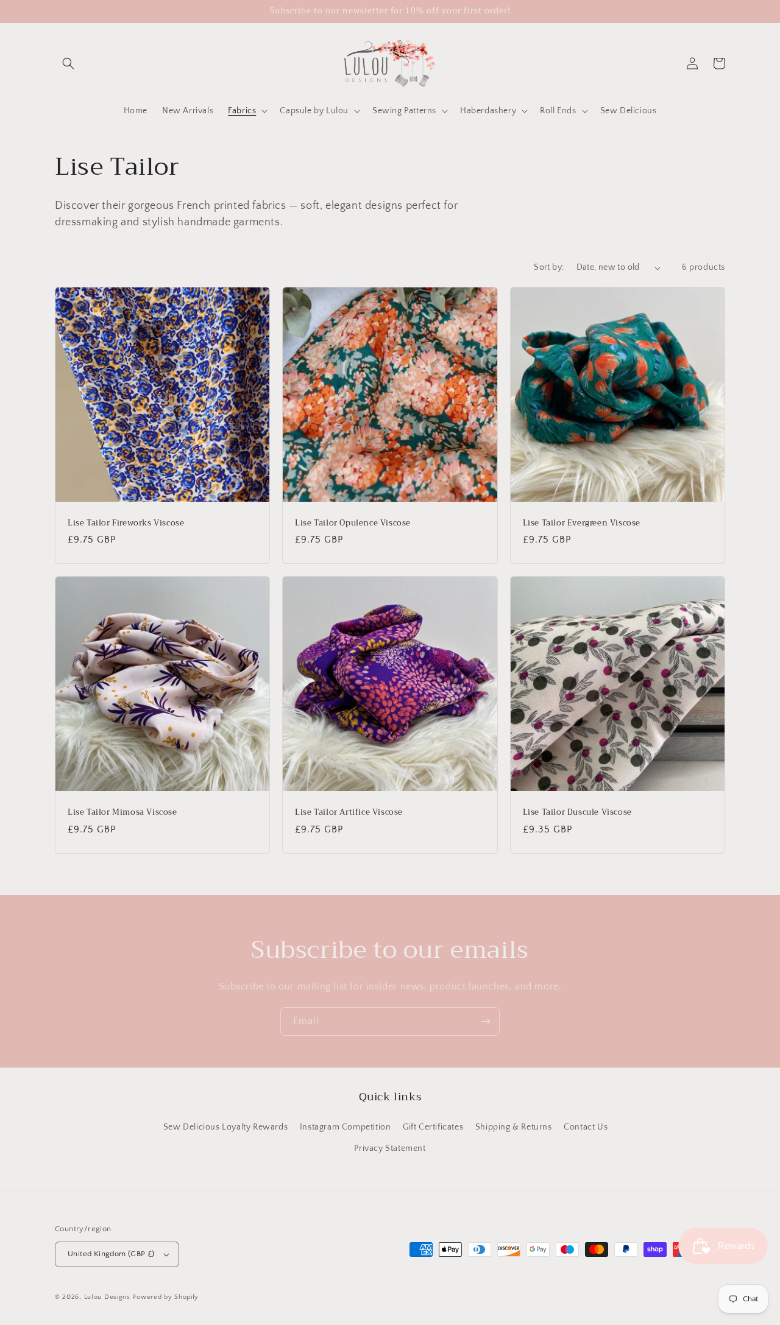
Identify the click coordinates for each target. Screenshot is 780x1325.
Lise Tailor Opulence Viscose (353, 523)
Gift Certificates (433, 1127)
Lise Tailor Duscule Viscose (577, 812)
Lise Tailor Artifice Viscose (349, 812)
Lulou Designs (107, 1297)
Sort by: (549, 267)
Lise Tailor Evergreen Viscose (581, 523)
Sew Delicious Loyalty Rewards (225, 1127)
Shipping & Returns (513, 1127)
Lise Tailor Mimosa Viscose (122, 812)
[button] (68, 63)
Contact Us (586, 1127)
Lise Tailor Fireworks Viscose (126, 523)
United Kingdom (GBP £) (111, 1253)
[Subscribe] (485, 1021)
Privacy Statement (389, 1148)
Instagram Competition (345, 1127)
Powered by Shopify (165, 1297)
